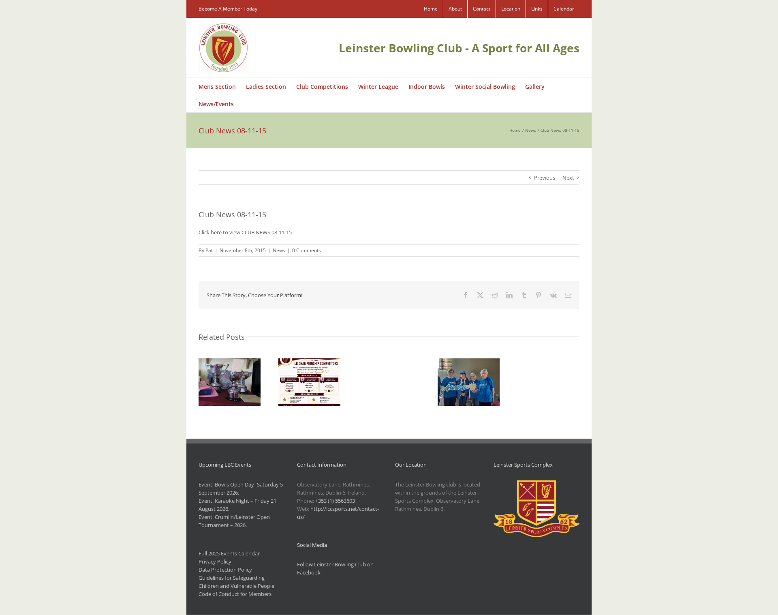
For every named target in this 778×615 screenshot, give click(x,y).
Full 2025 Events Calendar (229, 553)
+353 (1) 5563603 (335, 500)
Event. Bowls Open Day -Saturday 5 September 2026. (241, 488)
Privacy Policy (215, 561)
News (279, 250)
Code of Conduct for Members (235, 594)
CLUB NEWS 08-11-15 (267, 232)
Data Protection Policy (225, 569)
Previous (544, 177)
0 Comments (306, 250)
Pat (209, 250)
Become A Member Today (228, 8)
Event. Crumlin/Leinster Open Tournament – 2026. (234, 521)
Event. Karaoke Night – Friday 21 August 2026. (237, 504)
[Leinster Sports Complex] (537, 484)
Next (568, 177)
